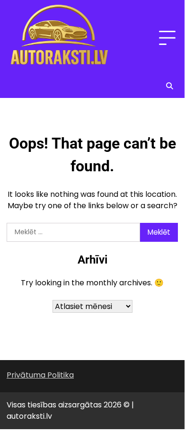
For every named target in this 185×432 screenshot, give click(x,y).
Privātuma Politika (40, 375)
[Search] (169, 85)
